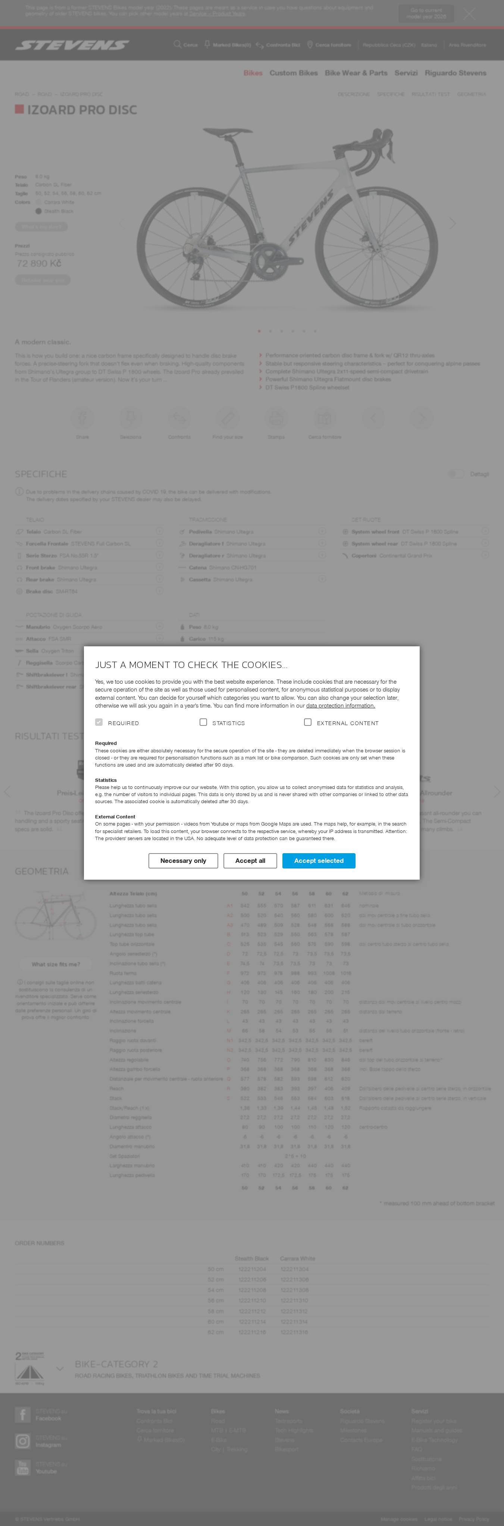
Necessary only (183, 860)
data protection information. (340, 705)
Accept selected (319, 860)
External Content (348, 723)
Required (124, 723)
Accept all (250, 860)
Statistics (229, 723)
